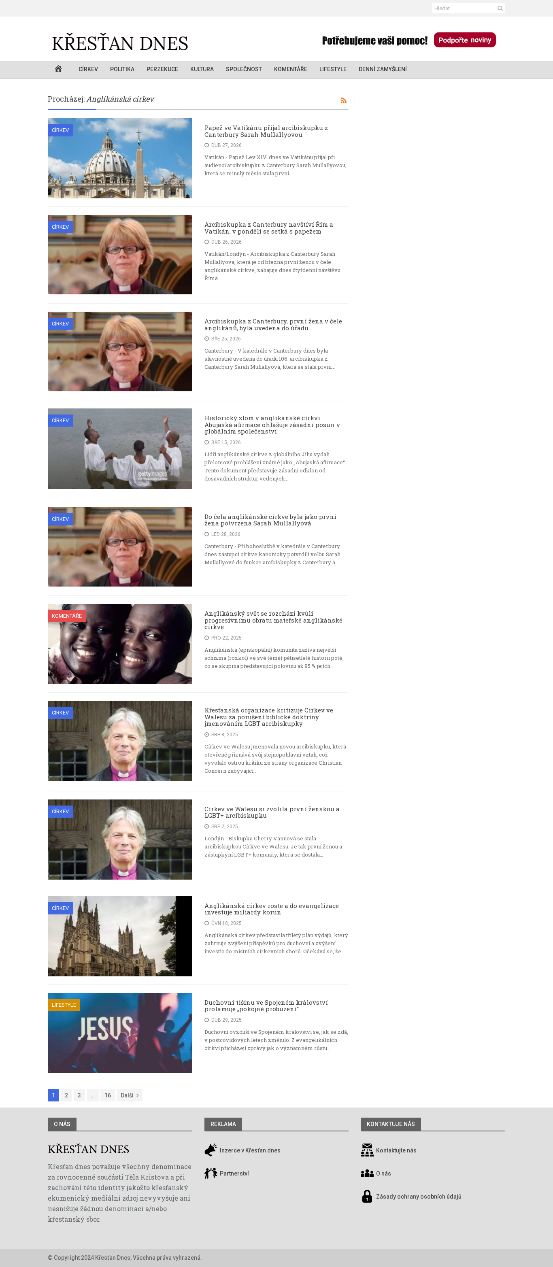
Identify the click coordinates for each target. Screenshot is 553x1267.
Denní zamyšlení (383, 69)
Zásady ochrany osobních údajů (419, 1196)
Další (127, 1095)
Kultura (202, 69)
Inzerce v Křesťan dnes (250, 1150)
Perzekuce (162, 69)
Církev (88, 69)
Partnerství (234, 1173)
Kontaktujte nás (396, 1150)
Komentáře (290, 69)
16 (107, 1095)
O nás (62, 1124)
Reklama (223, 1124)
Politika (122, 69)
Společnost (244, 69)
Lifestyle (333, 69)
